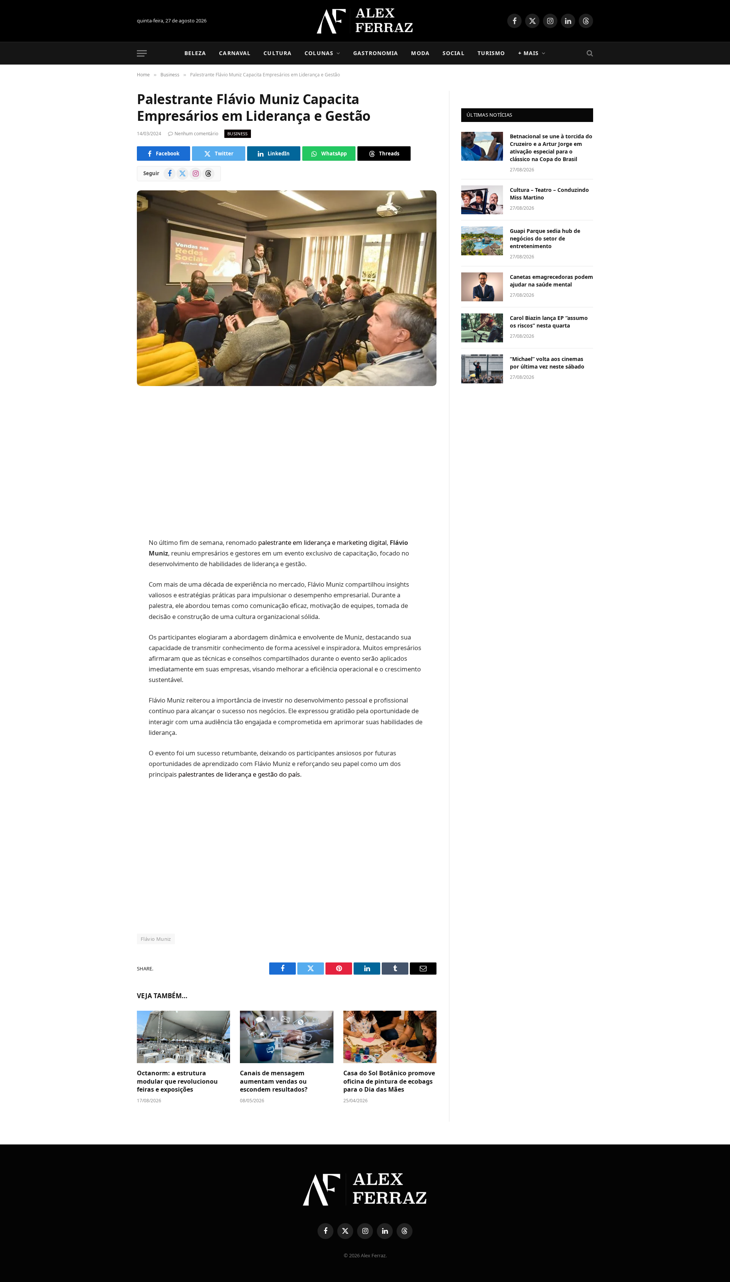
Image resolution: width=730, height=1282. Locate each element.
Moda (420, 53)
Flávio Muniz (156, 938)
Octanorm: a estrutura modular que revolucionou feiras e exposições (177, 1081)
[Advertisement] (287, 463)
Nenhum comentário (196, 133)
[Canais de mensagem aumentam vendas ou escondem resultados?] (286, 1037)
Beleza (195, 53)
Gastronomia (375, 53)
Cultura (277, 53)
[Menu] (142, 53)
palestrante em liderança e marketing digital (322, 542)
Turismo (491, 53)
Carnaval (235, 53)
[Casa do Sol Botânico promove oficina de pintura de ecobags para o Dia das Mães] (389, 1037)
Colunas (319, 53)
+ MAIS (528, 53)
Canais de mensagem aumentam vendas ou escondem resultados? (274, 1081)
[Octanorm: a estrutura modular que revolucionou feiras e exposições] (183, 1037)
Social (454, 53)
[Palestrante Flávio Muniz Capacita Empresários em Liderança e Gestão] (286, 288)
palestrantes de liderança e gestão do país (239, 774)
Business (237, 133)
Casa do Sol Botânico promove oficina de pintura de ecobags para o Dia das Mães (389, 1081)
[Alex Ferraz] (365, 21)
